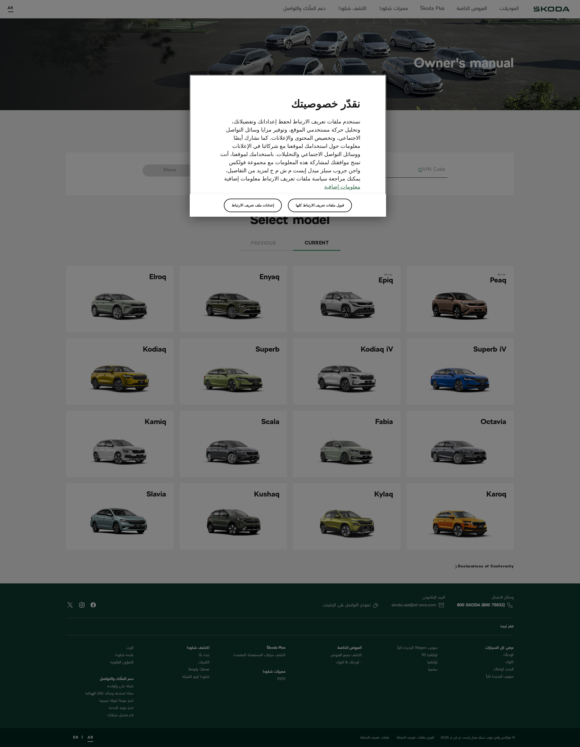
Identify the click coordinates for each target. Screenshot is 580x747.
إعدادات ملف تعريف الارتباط (253, 205)
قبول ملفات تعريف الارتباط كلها (320, 205)
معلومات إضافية (342, 187)
